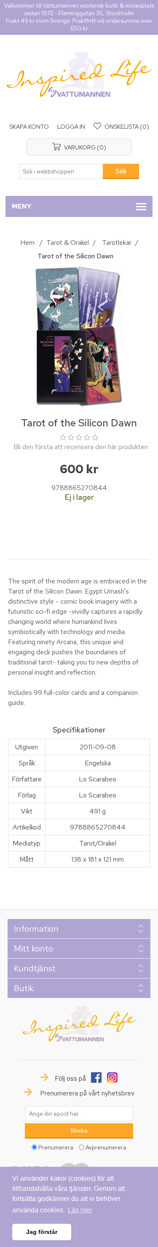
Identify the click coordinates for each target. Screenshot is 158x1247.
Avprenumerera (106, 1147)
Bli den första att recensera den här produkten (80, 446)
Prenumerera (55, 1147)
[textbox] (61, 171)
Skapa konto (29, 126)
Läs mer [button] (80, 1210)
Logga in (71, 126)
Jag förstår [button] (41, 1231)
